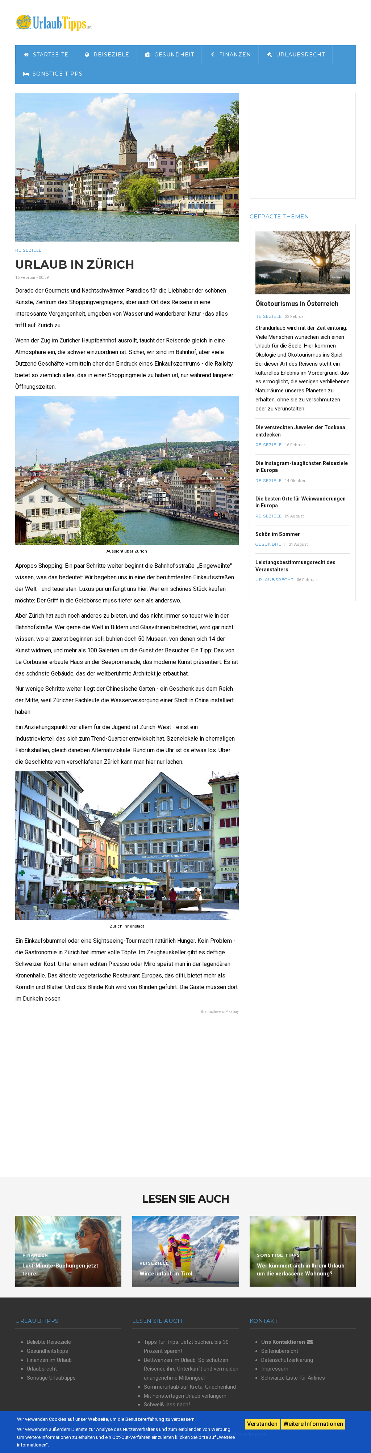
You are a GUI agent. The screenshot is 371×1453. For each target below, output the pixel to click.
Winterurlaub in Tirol (165, 1273)
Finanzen (234, 54)
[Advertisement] (302, 146)
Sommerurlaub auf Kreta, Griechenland (190, 1387)
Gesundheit (173, 54)
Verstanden (262, 1423)
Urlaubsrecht (299, 54)
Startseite (49, 54)
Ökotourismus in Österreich (296, 303)
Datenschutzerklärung (287, 1360)
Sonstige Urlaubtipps (51, 1378)
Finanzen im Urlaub (49, 1360)
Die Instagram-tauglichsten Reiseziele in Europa (301, 466)
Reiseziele (110, 54)
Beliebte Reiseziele (49, 1342)
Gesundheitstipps (47, 1351)
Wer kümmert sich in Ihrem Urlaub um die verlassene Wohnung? (301, 1269)
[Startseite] (53, 22)
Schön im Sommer (277, 534)
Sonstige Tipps (57, 74)
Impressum (274, 1368)
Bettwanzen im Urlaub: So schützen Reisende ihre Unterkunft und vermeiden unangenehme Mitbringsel (191, 1369)
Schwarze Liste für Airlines (293, 1378)
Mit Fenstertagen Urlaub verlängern (185, 1396)
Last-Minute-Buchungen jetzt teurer (60, 1269)
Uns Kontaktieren (283, 1342)
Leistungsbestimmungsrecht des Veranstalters (295, 565)
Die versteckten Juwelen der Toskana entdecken (300, 431)
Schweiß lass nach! (167, 1404)
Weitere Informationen (313, 1423)
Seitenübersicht (279, 1351)
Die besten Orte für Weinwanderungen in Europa (300, 502)
